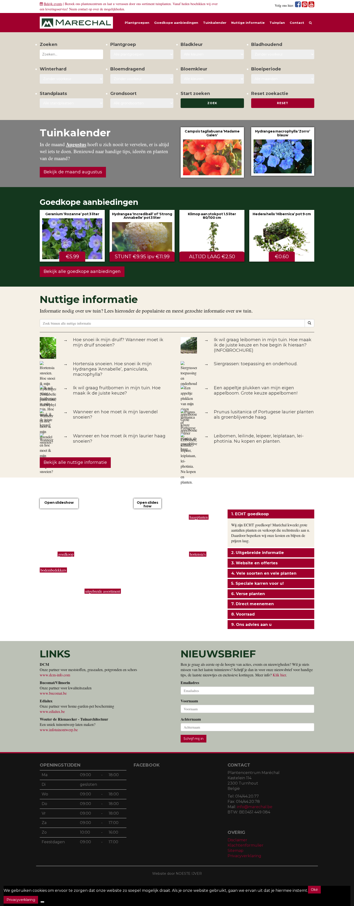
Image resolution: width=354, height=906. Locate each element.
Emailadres (190, 682)
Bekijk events (53, 3)
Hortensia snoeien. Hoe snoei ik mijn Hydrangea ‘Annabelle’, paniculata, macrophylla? (112, 369)
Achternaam (191, 719)
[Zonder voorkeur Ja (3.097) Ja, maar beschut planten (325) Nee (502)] (71, 79)
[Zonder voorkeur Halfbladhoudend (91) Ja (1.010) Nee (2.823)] (283, 54)
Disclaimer (237, 840)
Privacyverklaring (244, 856)
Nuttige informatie (248, 23)
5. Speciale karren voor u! (257, 583)
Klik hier (279, 674)
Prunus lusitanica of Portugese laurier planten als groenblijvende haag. (264, 414)
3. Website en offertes (254, 563)
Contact (297, 23)
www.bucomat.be (53, 693)
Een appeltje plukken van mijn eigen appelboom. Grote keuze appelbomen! (255, 390)
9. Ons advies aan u (251, 624)
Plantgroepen (137, 23)
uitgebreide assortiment (102, 591)
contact (83, 9)
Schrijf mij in (193, 738)
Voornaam (189, 701)
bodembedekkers (53, 570)
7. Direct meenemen (252, 604)
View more (212, 152)
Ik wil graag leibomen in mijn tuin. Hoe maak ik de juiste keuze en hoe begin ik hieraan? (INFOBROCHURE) (262, 345)
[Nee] (42, 902)
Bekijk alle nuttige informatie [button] (75, 462)
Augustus (76, 144)
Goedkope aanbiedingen (176, 23)
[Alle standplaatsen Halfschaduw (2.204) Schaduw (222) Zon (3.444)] (71, 103)
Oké (314, 889)
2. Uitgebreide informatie (257, 552)
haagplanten (199, 517)
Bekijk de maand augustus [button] (73, 172)
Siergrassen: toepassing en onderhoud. (255, 363)
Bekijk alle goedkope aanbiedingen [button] (82, 271)
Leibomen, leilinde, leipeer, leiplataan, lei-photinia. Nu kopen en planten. (259, 438)
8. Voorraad (243, 614)
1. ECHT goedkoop (250, 514)
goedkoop (65, 554)
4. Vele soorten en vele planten (263, 573)
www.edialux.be (52, 711)
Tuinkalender (214, 23)
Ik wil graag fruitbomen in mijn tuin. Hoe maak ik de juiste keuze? (117, 390)
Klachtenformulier (245, 845)
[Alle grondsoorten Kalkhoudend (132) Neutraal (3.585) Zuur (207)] (142, 103)
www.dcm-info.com (55, 674)
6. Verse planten (248, 593)
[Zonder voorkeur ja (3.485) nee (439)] (142, 79)
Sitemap (235, 850)
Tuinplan (277, 23)
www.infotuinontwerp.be (59, 729)
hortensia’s (198, 554)
